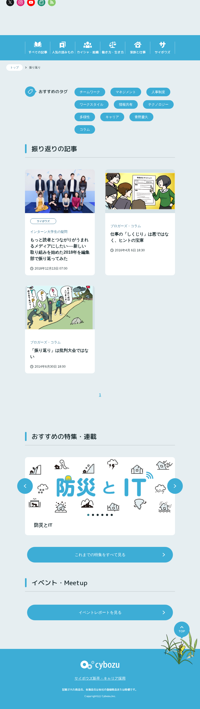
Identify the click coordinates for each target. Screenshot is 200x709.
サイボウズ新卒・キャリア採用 (100, 678)
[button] (25, 486)
